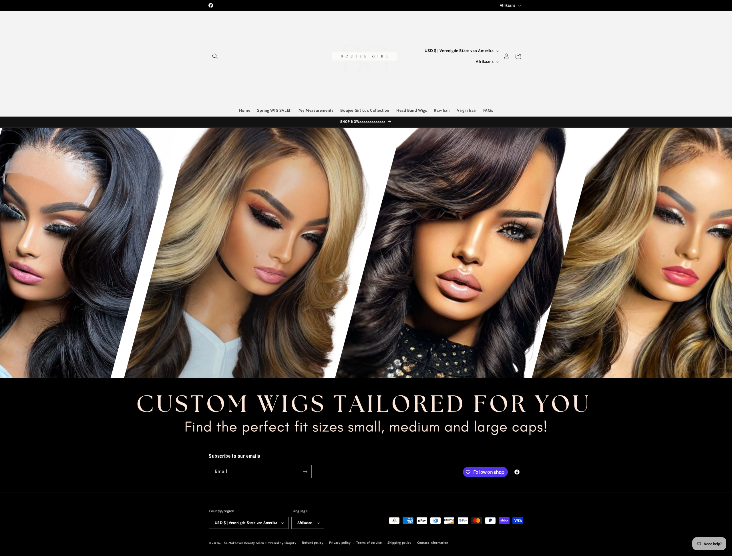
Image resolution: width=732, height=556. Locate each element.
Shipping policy (399, 543)
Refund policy (312, 543)
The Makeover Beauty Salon (243, 543)
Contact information (432, 543)
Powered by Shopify (281, 543)
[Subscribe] (305, 471)
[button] (215, 56)
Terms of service (369, 543)
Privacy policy (340, 543)
